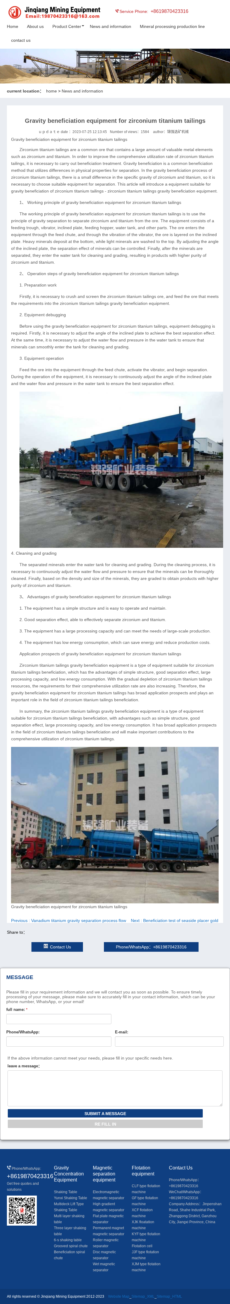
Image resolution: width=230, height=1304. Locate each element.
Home (12, 26)
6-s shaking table (68, 1240)
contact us (21, 40)
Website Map (118, 1296)
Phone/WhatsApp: (23, 1032)
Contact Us (60, 947)
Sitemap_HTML (169, 1296)
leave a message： (24, 1066)
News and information (110, 26)
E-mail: (121, 1032)
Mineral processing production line (172, 26)
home (51, 91)
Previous (68, 920)
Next (174, 920)
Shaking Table (65, 1192)
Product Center (66, 26)
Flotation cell (142, 1246)
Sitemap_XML (143, 1296)
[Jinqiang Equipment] (34, 13)
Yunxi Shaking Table (70, 1198)
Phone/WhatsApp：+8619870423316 (151, 947)
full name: (17, 1009)
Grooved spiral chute (71, 1246)
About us (35, 26)
